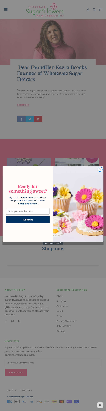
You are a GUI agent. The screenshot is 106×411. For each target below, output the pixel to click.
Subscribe (27, 219)
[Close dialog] (100, 169)
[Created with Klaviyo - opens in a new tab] (53, 243)
